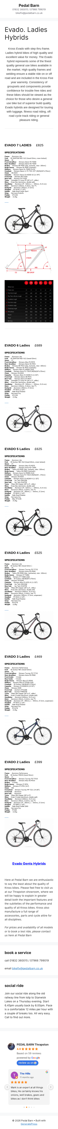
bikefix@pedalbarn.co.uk (27, 968)
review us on (26, 1062)
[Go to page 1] (26, 1107)
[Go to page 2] (29, 1107)
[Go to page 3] (31, 1107)
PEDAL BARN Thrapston (33, 1044)
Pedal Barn (29, 5)
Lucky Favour (28, 1073)
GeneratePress (29, 1123)
